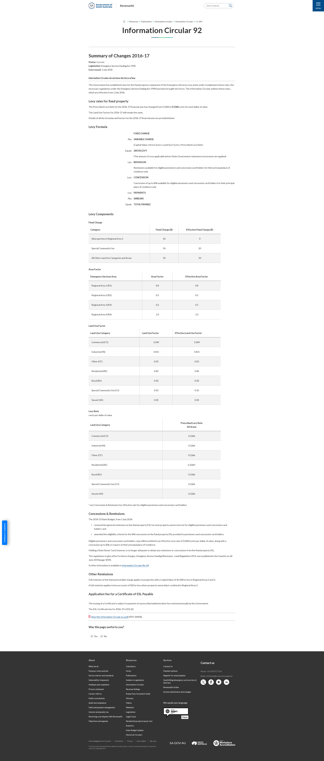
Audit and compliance (97, 703)
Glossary (130, 698)
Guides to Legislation (135, 680)
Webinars (130, 707)
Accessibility (141, 741)
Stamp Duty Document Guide (138, 694)
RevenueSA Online (171, 687)
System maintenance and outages (177, 692)
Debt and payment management (102, 707)
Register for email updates (174, 675)
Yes (96, 636)
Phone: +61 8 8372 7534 (211, 671)
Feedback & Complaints (4, 532)
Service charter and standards (101, 675)
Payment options (170, 671)
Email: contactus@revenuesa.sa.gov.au (216, 676)
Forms (128, 671)
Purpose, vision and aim (98, 671)
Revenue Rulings (133, 689)
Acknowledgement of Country (100, 741)
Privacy (130, 741)
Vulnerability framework (99, 680)
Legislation (130, 712)
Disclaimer (119, 741)
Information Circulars (135, 684)
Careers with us (95, 694)
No (105, 636)
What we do (94, 666)
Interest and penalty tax (99, 712)
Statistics (130, 726)
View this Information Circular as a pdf (110, 616)
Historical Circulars (134, 735)
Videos (129, 703)
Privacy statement (96, 689)
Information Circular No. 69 (135, 565)
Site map (153, 741)
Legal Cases (131, 716)
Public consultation (97, 698)
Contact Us (168, 666)
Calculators (131, 666)
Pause (185, 717)
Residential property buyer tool (139, 721)
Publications (146, 21)
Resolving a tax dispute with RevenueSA (105, 716)
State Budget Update (135, 730)
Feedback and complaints (99, 684)
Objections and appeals (98, 721)
